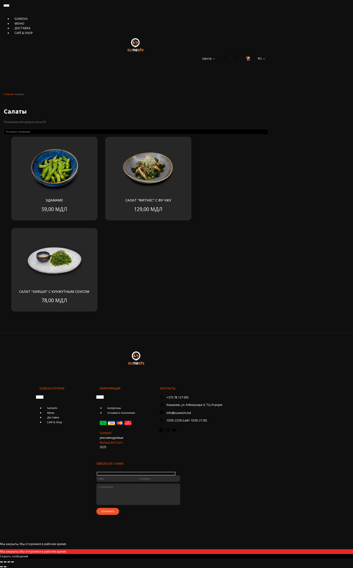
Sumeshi (21, 19)
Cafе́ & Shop (24, 33)
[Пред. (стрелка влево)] (1, 566)
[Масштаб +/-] (1, 561)
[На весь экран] (5, 561)
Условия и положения (121, 413)
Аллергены (114, 408)
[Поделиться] (8, 561)
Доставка (22, 28)
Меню (19, 24)
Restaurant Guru (111, 442)
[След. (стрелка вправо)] (5, 566)
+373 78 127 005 (177, 397)
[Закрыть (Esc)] (12, 561)
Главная (8, 94)
